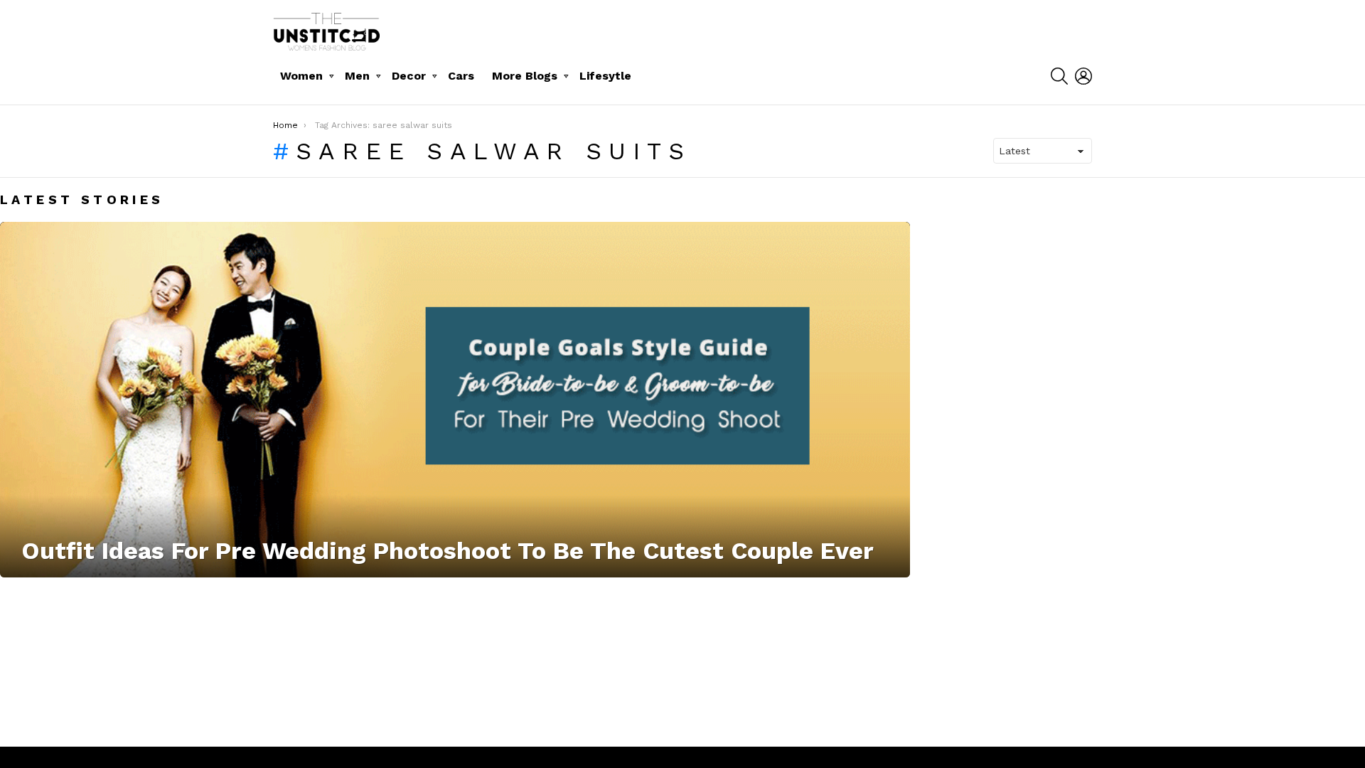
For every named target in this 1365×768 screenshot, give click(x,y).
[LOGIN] (1083, 76)
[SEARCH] (1059, 76)
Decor (409, 75)
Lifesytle (605, 75)
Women (301, 75)
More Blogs (524, 75)
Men (357, 75)
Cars (461, 75)
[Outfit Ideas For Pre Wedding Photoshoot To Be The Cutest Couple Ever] (455, 399)
